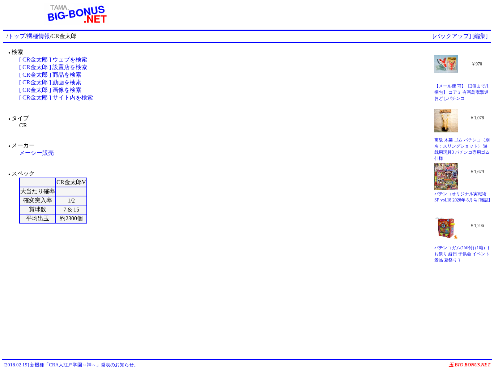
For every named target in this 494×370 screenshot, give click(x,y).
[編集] (479, 36)
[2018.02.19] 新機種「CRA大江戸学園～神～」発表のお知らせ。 (71, 364)
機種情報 (38, 36)
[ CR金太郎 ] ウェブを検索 (53, 59)
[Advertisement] (320, 14)
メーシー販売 (36, 153)
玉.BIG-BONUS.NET (469, 364)
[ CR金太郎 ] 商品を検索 (50, 75)
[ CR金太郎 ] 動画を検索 (50, 82)
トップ (16, 36)
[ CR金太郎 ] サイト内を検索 (56, 97)
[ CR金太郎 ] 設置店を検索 (53, 67)
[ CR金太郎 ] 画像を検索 (50, 90)
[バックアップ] (452, 36)
